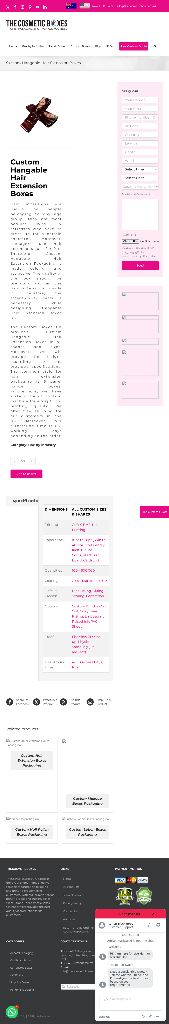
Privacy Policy (72, 903)
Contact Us (70, 911)
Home (67, 878)
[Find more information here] (130, 965)
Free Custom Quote (154, 511)
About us (69, 919)
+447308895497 (102, 6)
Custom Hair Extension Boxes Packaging (32, 760)
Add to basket (26, 474)
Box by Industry (42, 445)
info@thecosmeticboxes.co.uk (136, 6)
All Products (71, 886)
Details (47, 743)
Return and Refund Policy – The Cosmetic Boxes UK (84, 929)
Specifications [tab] (28, 501)
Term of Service (73, 895)
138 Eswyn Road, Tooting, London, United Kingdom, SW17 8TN (83, 955)
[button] (156, 46)
